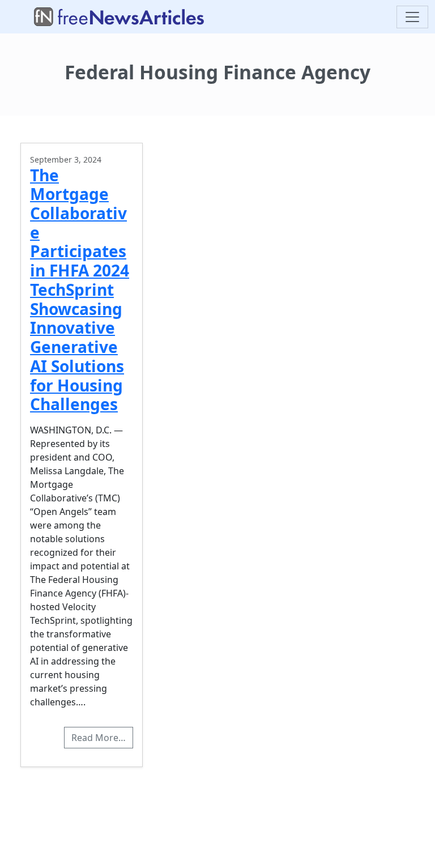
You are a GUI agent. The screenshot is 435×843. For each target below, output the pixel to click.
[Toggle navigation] (412, 17)
